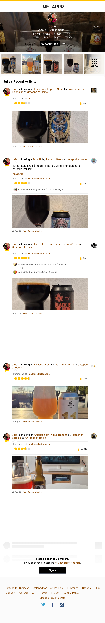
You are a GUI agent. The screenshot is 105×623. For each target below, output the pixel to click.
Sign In (53, 570)
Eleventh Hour (42, 364)
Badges (86, 588)
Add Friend (51, 43)
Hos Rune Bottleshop (38, 178)
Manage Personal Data (52, 597)
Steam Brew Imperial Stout (48, 89)
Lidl (29, 98)
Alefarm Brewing (64, 364)
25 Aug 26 (16, 422)
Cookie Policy (71, 592)
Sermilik (37, 159)
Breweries (72, 588)
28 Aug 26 (16, 313)
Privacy (55, 592)
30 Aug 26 (16, 146)
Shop (97, 588)
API (34, 592)
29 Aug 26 (16, 231)
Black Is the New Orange (47, 244)
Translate (18, 174)
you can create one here (67, 562)
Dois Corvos (72, 244)
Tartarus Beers (54, 159)
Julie (14, 89)
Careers (23, 592)
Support (10, 592)
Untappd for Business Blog (48, 588)
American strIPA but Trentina (50, 434)
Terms (43, 592)
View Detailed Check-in (32, 146)
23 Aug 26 (16, 492)
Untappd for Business (17, 588)
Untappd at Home (37, 92)
